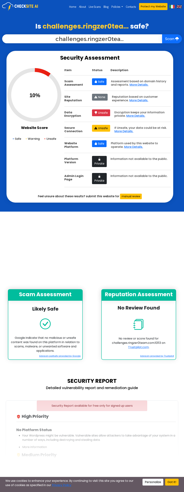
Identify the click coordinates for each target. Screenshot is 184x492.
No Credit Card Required (92, 283)
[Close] (151, 172)
